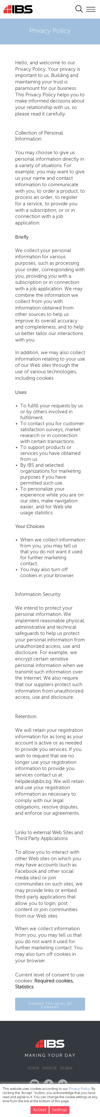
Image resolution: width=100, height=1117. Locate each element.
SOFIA (33, 1068)
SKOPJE (49, 1068)
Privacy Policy (79, 1089)
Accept (39, 1110)
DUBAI (66, 1068)
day (70, 1055)
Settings (59, 1110)
